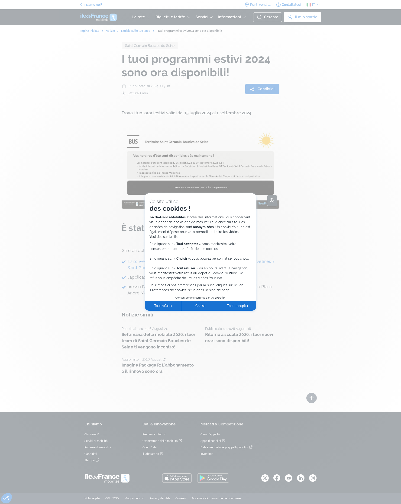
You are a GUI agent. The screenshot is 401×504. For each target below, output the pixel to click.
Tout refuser (163, 306)
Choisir (200, 306)
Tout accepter (237, 306)
